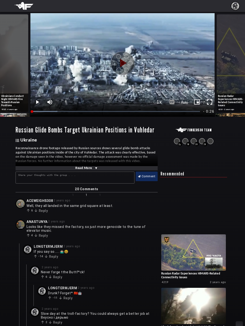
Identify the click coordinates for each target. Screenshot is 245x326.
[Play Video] (122, 61)
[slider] (116, 111)
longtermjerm (48, 246)
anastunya (37, 222)
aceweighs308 (40, 201)
